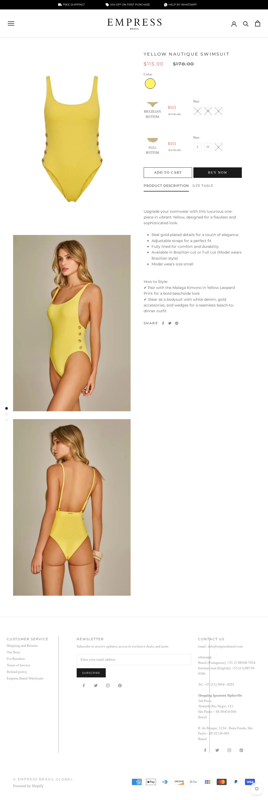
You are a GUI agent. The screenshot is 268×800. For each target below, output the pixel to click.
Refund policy (17, 671)
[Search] (246, 23)
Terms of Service (18, 665)
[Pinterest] (176, 323)
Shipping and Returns (22, 645)
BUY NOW (217, 172)
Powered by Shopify (28, 786)
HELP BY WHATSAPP (183, 5)
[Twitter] (169, 323)
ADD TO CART (168, 172)
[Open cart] (257, 23)
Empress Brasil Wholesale (25, 678)
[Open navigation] (11, 23)
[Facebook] (163, 323)
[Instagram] (108, 685)
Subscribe (91, 673)
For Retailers (16, 658)
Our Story (13, 652)
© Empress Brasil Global (43, 779)
